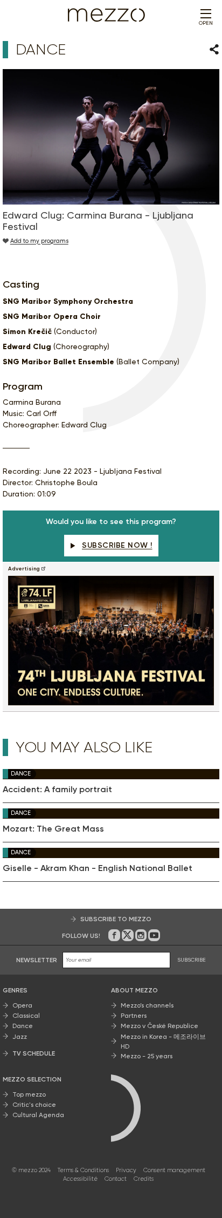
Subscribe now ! (117, 545)
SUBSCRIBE (191, 960)
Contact (116, 1178)
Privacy (126, 1170)
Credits (144, 1178)
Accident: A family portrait (57, 789)
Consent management (174, 1170)
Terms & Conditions (83, 1170)
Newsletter (36, 960)
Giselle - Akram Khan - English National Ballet (97, 868)
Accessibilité (80, 1178)
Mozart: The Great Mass (53, 829)
